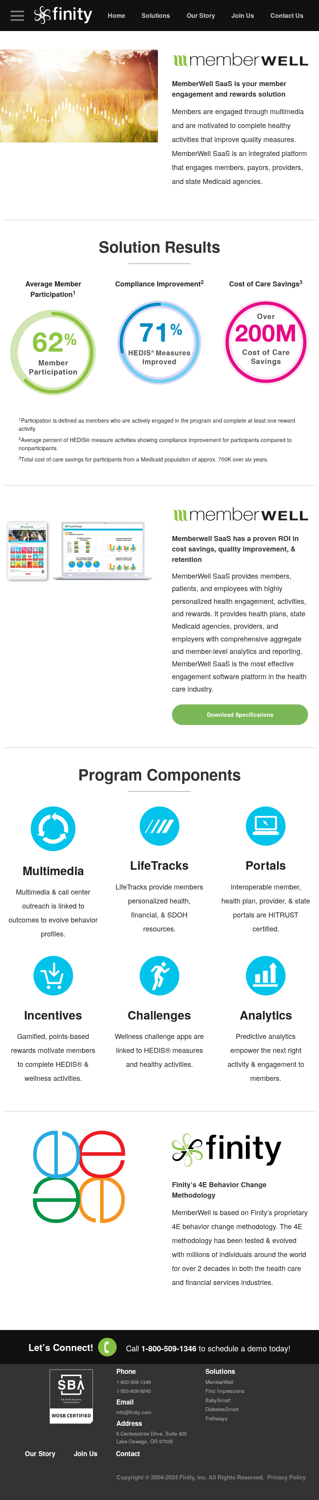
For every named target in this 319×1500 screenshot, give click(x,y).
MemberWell (219, 1382)
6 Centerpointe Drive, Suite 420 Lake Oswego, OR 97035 (151, 1437)
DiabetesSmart (222, 1409)
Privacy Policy (286, 1477)
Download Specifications (240, 714)
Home (116, 15)
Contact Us (286, 15)
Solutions (156, 15)
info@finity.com (133, 1412)
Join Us (242, 15)
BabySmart (218, 1400)
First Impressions (225, 1390)
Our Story (201, 15)
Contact (128, 1453)
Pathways (216, 1418)
